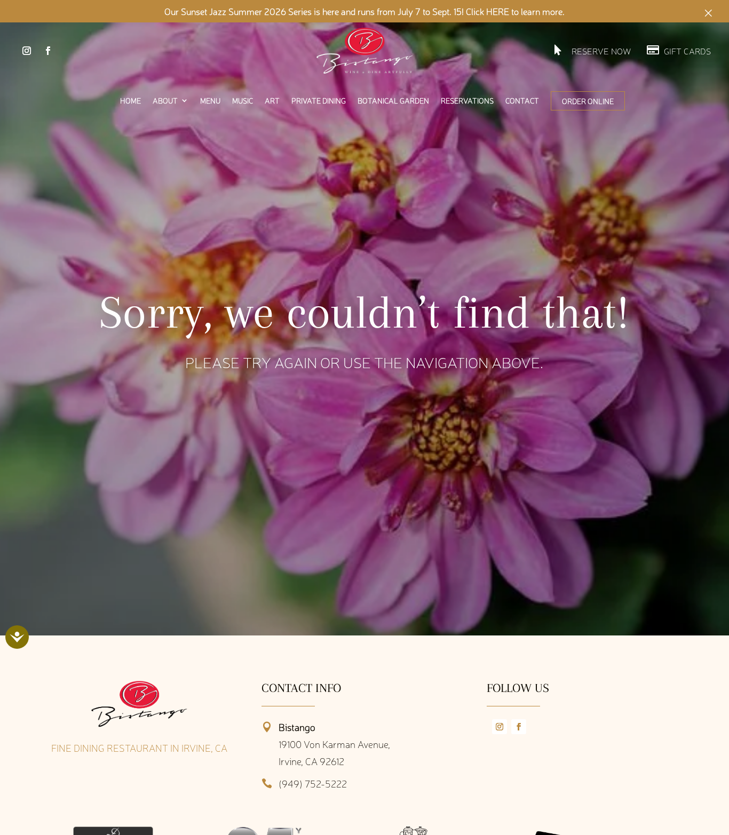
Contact (522, 101)
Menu (210, 101)
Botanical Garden (393, 101)
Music (242, 101)
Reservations (467, 101)
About (165, 101)
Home (130, 101)
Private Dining (318, 101)
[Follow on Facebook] (48, 50)
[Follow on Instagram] (26, 50)
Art (272, 101)
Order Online (588, 101)
